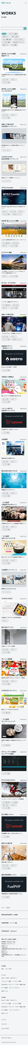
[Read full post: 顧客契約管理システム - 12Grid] (14, 884)
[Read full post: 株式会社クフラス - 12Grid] (14, 637)
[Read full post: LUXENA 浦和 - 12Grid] (14, 262)
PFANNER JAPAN (8, 780)
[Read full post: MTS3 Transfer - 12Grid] (14, 197)
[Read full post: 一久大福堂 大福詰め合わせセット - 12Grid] (14, 514)
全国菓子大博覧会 (7, 377)
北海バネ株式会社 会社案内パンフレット (9, 125)
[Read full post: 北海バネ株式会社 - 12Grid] (14, 324)
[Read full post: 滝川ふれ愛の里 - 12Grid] (14, 852)
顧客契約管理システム (9, 875)
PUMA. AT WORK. (8, 283)
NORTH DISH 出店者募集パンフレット (9, 158)
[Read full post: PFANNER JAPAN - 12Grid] (14, 789)
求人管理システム (7, 814)
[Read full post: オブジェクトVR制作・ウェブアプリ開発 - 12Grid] (14, 763)
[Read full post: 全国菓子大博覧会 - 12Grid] (14, 386)
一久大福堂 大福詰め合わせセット (9, 503)
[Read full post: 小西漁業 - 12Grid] (14, 449)
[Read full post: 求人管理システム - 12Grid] (14, 824)
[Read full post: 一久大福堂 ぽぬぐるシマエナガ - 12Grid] (14, 547)
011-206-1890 (10, 939)
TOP (2, 907)
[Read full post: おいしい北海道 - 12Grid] (14, 668)
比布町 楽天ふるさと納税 (10, 221)
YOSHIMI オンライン (9, 690)
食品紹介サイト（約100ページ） (7, 347)
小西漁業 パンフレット (9, 570)
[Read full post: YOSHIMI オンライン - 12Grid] (14, 700)
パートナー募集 (9, 923)
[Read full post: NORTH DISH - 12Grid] (14, 608)
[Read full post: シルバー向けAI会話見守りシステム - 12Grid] (14, 420)
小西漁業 (4, 439)
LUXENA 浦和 (6, 252)
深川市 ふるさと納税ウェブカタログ (8, 90)
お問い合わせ (9, 931)
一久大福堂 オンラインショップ (8, 720)
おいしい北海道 (6, 659)
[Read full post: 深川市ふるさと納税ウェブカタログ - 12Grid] (14, 100)
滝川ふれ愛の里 (6, 843)
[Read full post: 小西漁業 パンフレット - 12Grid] (14, 579)
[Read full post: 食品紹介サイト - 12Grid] (14, 357)
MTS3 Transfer (7, 187)
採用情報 (9, 915)
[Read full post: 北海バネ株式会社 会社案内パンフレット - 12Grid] (14, 136)
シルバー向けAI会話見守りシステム (8, 409)
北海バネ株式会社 (7, 314)
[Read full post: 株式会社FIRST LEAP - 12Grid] (14, 480)
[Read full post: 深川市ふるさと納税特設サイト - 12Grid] (14, 65)
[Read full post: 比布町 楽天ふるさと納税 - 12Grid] (14, 230)
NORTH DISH (6, 598)
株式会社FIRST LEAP (9, 471)
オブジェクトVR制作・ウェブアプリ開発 (9, 753)
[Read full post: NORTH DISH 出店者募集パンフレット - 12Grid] (14, 168)
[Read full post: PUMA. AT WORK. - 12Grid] (14, 292)
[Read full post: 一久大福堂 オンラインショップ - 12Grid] (14, 731)
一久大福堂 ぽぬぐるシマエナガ (8, 537)
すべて (4, 33)
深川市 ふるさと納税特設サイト (8, 55)
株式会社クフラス (7, 627)
